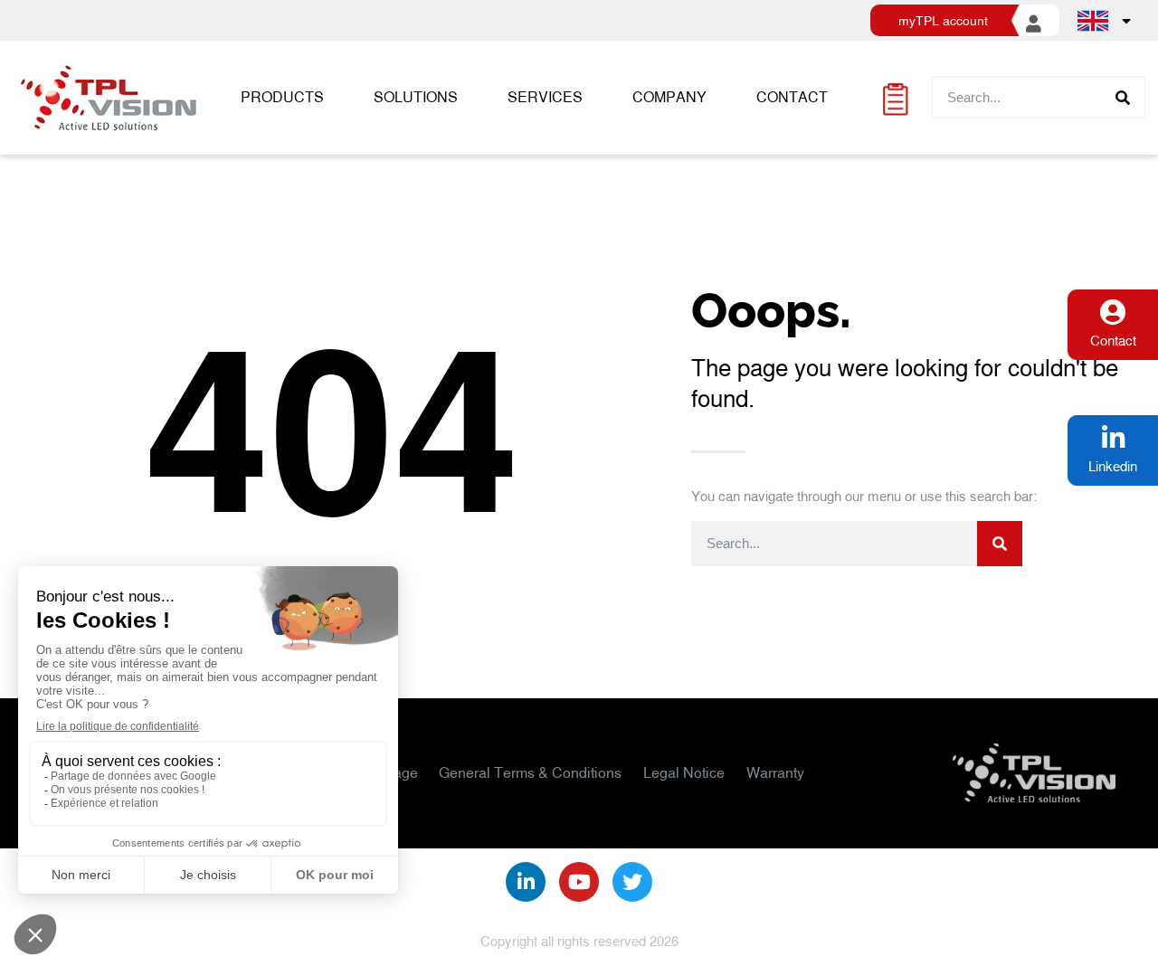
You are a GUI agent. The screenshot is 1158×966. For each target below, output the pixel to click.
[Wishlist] (895, 97)
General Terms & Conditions (530, 772)
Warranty (775, 772)
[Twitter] (632, 882)
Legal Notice (684, 772)
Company (669, 97)
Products (282, 97)
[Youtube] (579, 882)
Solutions (416, 97)
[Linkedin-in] (526, 882)
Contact (792, 97)
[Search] (1123, 97)
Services (545, 97)
